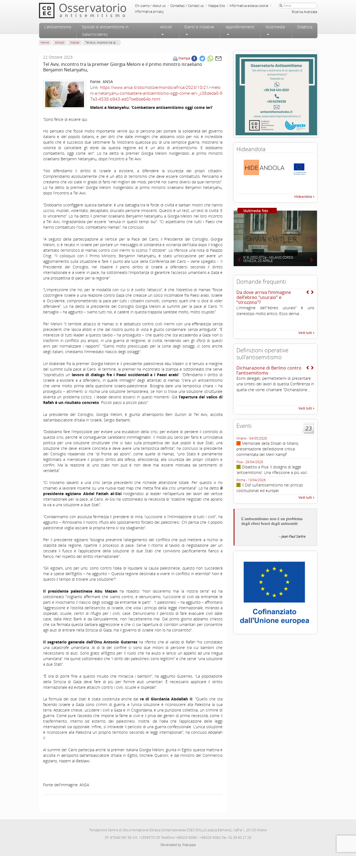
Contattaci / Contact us (187, 5)
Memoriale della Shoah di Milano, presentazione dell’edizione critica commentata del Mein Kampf (267, 449)
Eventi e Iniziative (199, 26)
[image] (64, 94)
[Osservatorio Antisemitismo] (94, 10)
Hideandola (303, 196)
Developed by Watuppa (178, 844)
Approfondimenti (240, 26)
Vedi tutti (305, 332)
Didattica (304, 26)
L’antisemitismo (57, 26)
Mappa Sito (216, 5)
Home (45, 42)
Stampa (184, 58)
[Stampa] (175, 58)
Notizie (74, 42)
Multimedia (275, 26)
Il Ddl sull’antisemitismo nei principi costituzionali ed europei (269, 487)
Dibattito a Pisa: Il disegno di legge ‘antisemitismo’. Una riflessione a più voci (271, 469)
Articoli (166, 26)
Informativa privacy (149, 11)
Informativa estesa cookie (248, 5)
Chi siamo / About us (150, 5)
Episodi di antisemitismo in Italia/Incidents (105, 30)
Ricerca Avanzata (304, 11)
